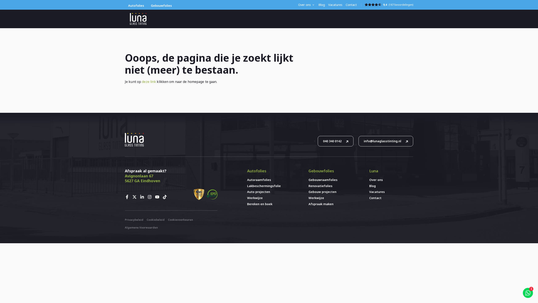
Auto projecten (258, 192)
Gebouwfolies (161, 6)
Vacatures (335, 5)
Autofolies (136, 6)
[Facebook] (128, 197)
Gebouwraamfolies (323, 180)
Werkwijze (255, 198)
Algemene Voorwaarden (141, 227)
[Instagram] (151, 197)
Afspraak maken (321, 204)
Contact (351, 5)
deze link (149, 81)
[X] (135, 197)
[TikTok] (166, 197)
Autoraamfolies (259, 180)
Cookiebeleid (156, 220)
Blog (321, 5)
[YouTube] (158, 197)
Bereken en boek (259, 204)
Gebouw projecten (322, 192)
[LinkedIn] (143, 197)
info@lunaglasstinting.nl (382, 141)
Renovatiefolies (320, 186)
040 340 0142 (332, 141)
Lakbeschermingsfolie (264, 186)
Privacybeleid (134, 220)
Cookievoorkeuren (180, 220)
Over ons (304, 5)
